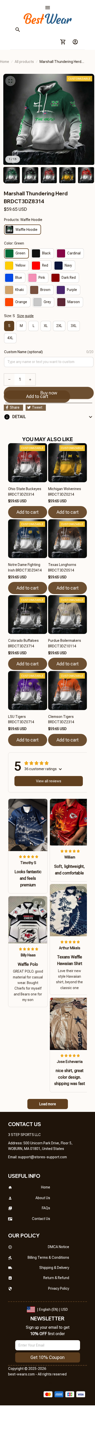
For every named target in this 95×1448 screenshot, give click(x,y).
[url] (42, 1157)
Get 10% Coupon (47, 1357)
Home (4, 62)
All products (24, 62)
